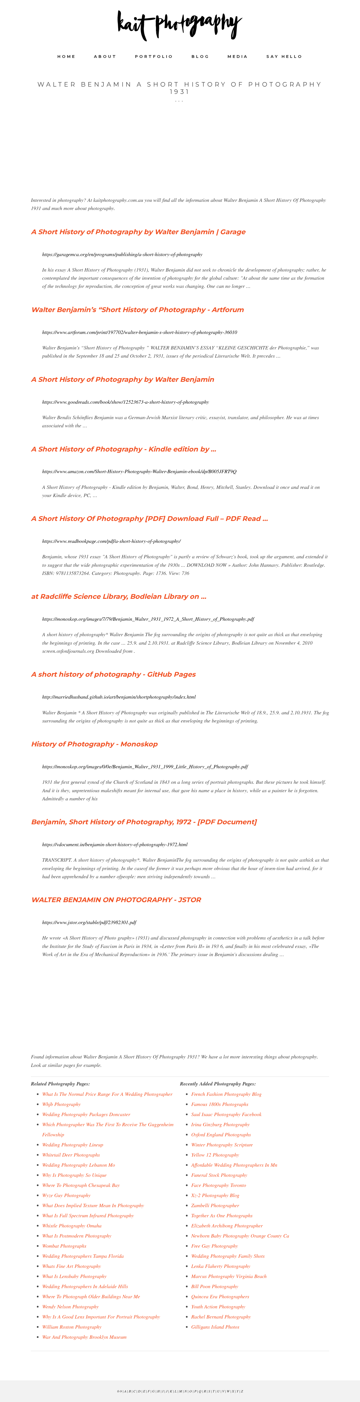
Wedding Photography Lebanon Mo (78, 1164)
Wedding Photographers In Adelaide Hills (85, 1286)
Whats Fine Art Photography (71, 1266)
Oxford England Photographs (221, 1134)
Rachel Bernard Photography (221, 1316)
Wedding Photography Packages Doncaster (86, 1114)
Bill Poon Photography (214, 1286)
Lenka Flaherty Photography (220, 1266)
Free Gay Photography (214, 1245)
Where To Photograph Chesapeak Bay (81, 1185)
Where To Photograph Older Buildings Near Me (91, 1296)
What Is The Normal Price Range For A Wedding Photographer (107, 1094)
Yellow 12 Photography (215, 1154)
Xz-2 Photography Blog (215, 1195)
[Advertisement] (180, 156)
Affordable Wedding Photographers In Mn (234, 1164)
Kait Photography (180, 26)
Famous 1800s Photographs (219, 1104)
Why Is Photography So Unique (74, 1174)
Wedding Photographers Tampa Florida (83, 1255)
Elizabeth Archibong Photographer (227, 1225)
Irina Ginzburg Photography (220, 1124)
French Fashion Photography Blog (226, 1094)
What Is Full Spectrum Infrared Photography (88, 1215)
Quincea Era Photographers (220, 1296)
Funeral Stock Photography (219, 1174)
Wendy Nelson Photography (70, 1306)
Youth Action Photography (218, 1306)
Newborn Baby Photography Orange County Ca (240, 1235)
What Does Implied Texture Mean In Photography (93, 1205)
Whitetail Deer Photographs (71, 1154)
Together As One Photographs (222, 1215)
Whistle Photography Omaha (72, 1225)
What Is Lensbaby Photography (74, 1276)
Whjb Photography (61, 1104)
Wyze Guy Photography (66, 1195)
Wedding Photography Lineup (72, 1144)
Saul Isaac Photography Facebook (226, 1114)
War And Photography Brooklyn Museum (84, 1336)
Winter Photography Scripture (222, 1144)
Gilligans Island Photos (215, 1326)
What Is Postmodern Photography (76, 1235)
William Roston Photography (72, 1326)
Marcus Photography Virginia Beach (229, 1276)
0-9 (119, 1391)
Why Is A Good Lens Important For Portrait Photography (101, 1316)
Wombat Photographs (64, 1245)
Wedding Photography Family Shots (228, 1255)
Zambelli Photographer (215, 1205)
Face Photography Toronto (218, 1185)
